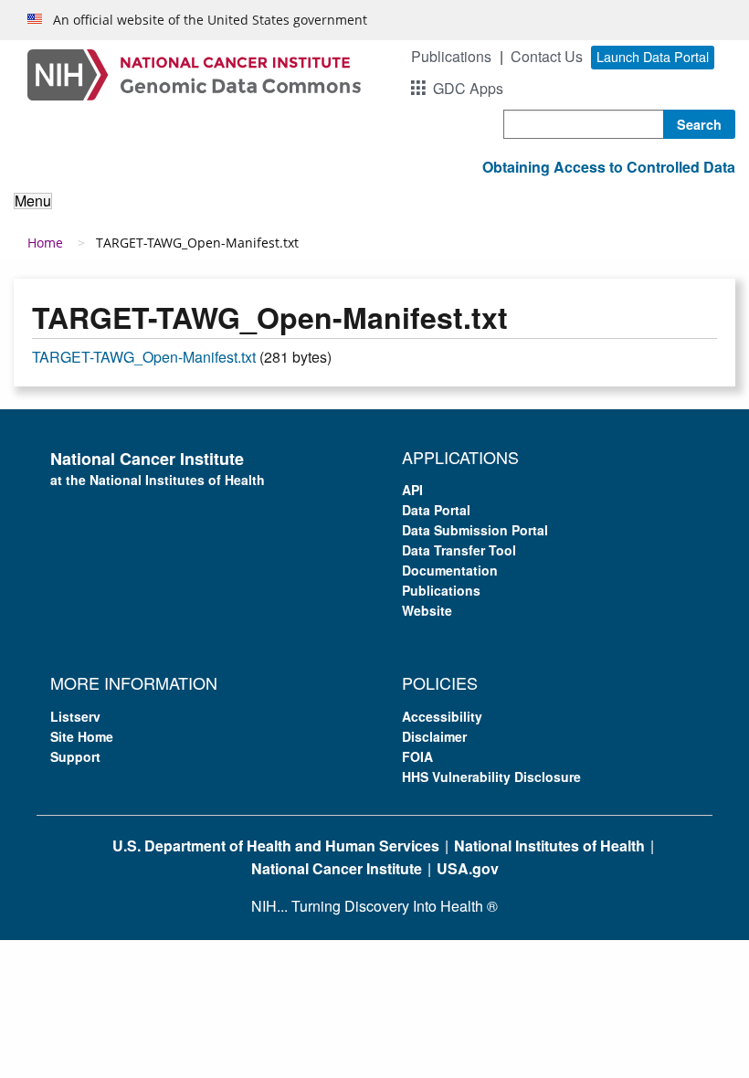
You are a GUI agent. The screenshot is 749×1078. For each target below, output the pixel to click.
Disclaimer (434, 736)
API (412, 489)
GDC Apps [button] (468, 88)
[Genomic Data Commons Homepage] (194, 72)
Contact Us (547, 56)
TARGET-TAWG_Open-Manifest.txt (144, 356)
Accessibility (442, 716)
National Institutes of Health (549, 845)
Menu (33, 201)
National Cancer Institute (336, 868)
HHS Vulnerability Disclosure (491, 776)
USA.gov (468, 868)
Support (75, 756)
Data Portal (436, 509)
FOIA (417, 756)
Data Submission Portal (475, 529)
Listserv (75, 716)
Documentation (450, 570)
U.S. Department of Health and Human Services (275, 845)
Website (427, 610)
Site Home (81, 736)
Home (45, 242)
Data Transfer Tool (459, 550)
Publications (451, 56)
